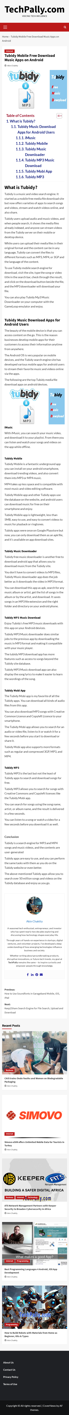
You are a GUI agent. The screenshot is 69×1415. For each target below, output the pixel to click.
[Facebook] (27, 974)
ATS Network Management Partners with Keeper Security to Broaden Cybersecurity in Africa (30, 1207)
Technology (33, 1197)
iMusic (30, 138)
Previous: (32, 994)
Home (5, 36)
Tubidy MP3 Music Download (39, 163)
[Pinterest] (36, 974)
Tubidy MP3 (34, 177)
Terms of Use (10, 1384)
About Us (8, 1362)
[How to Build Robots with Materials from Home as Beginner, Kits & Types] (34, 1307)
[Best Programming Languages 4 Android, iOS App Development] (34, 1243)
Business (9, 1070)
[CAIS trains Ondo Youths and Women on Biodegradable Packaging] (34, 1052)
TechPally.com (34, 9)
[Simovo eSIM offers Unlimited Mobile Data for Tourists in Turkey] (34, 1116)
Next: (33, 1008)
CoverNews (49, 1405)
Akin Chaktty (12, 65)
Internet (9, 51)
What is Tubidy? (22, 121)
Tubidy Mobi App (38, 171)
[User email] (41, 974)
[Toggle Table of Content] (57, 116)
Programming (22, 1261)
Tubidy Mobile (36, 143)
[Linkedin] (32, 974)
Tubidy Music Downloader (35, 152)
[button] (5, 27)
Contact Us (9, 1369)
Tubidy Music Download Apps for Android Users (36, 129)
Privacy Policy (10, 1376)
